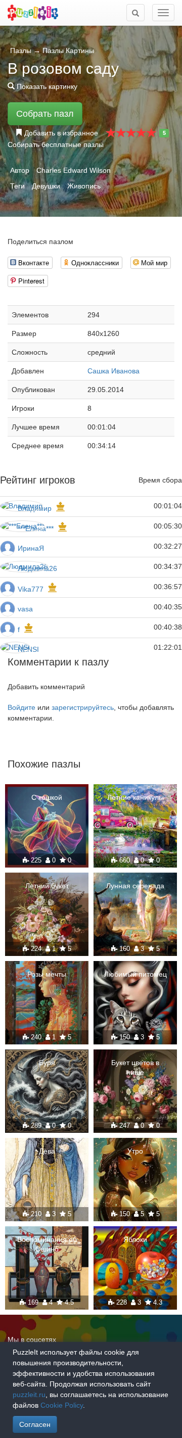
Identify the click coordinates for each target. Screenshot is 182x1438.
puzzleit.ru (29, 1395)
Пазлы (20, 50)
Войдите (21, 707)
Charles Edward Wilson (73, 170)
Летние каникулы (135, 797)
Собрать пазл (45, 114)
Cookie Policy (61, 1405)
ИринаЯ (31, 548)
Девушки (46, 186)
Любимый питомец (135, 974)
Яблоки (135, 1239)
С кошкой (46, 797)
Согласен (35, 1424)
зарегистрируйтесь (83, 707)
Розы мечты (46, 974)
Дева (47, 1151)
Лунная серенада (135, 886)
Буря (47, 1063)
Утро (135, 1151)
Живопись (84, 186)
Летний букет (47, 886)
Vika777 (30, 589)
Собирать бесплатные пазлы (56, 144)
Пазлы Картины (68, 50)
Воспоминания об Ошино (47, 1244)
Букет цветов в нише (135, 1067)
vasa (25, 609)
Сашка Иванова (113, 371)
